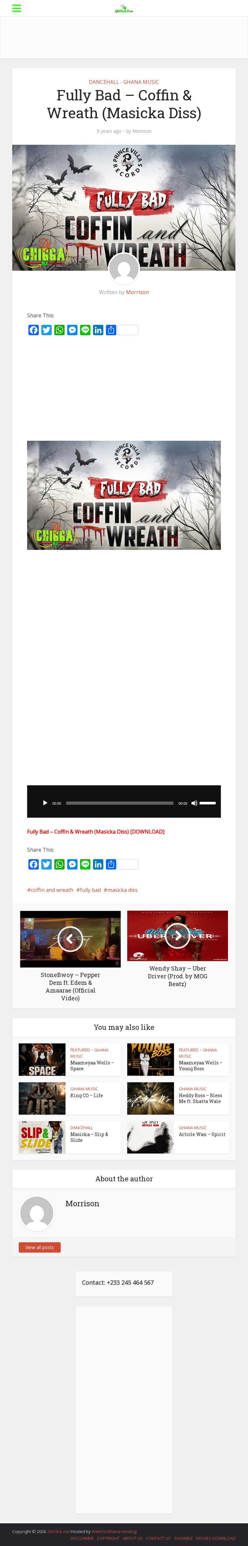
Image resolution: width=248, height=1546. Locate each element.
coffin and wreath (52, 889)
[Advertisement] (129, 37)
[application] (124, 801)
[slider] (209, 802)
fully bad (90, 889)
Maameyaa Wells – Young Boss (200, 1066)
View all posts (40, 1247)
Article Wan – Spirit (202, 1134)
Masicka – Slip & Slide (89, 1137)
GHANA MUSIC (141, 81)
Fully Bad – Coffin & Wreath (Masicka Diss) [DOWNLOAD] (95, 831)
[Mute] (194, 803)
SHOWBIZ (183, 1538)
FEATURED (80, 1050)
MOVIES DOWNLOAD (216, 1538)
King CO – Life (86, 1095)
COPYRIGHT (108, 1538)
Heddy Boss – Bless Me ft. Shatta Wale (200, 1098)
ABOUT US (133, 1538)
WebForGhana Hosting (114, 1531)
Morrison (141, 131)
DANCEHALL (104, 81)
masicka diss (123, 889)
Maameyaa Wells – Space (92, 1066)
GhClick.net (59, 1531)
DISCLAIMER (82, 1538)
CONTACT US (158, 1538)
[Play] (45, 803)
